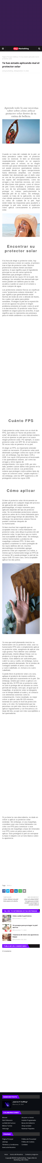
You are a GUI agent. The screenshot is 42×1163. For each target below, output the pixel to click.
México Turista (7, 1126)
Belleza (15, 57)
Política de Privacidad (29, 1139)
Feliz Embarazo (7, 1120)
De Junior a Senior (28, 1117)
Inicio (6, 1154)
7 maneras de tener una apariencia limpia (26, 936)
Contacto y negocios (31, 1154)
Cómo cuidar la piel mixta (22, 916)
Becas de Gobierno (28, 1123)
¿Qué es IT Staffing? (20, 1102)
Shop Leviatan (26, 1126)
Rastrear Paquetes (28, 1129)
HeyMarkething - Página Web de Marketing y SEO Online (25, 1159)
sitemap (5, 1142)
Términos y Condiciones (10, 1145)
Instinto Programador (29, 1120)
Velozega (5, 1129)
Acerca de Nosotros (9, 1147)
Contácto (25, 1145)
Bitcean (4, 1117)
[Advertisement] (21, 23)
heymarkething (8, 71)
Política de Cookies (28, 1142)
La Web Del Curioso (8, 1123)
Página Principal (7, 57)
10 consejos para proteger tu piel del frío (25, 926)
